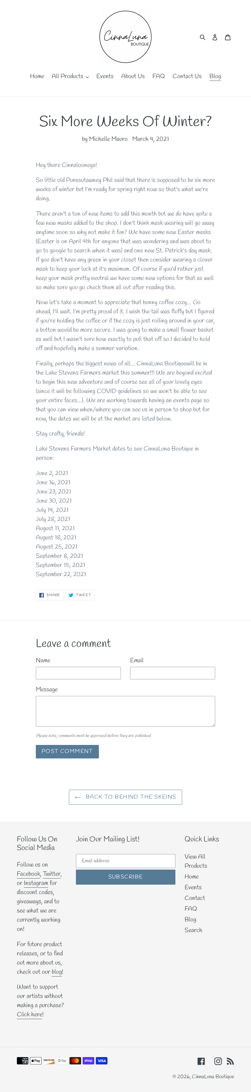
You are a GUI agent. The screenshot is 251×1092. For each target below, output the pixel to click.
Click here (29, 1015)
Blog (190, 920)
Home (192, 877)
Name (43, 660)
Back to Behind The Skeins (130, 797)
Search (193, 930)
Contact (195, 898)
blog (57, 972)
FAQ (191, 909)
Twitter (52, 874)
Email (137, 660)
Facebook (28, 874)
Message (47, 690)
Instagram (36, 883)
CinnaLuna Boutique (213, 1076)
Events (193, 887)
